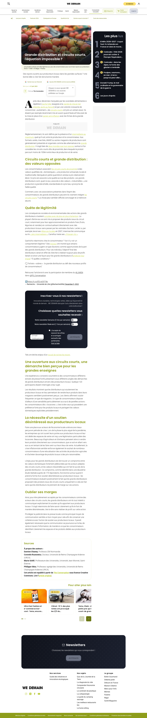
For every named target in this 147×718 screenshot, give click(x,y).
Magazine (110, 11)
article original (45, 576)
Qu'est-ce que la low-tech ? (81, 18)
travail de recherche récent (59, 355)
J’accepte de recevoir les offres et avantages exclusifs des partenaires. (58, 336)
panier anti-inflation (51, 116)
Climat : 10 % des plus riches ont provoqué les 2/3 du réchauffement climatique (60, 609)
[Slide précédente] (81, 618)
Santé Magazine (110, 701)
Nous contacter (68, 715)
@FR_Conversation (38, 275)
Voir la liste (55, 343)
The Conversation (61, 573)
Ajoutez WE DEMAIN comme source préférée (62, 82)
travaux (53, 244)
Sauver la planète (14, 11)
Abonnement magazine (54, 715)
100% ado (85, 11)
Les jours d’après (107, 96)
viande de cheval (70, 104)
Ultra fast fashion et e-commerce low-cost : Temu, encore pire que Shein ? (33, 609)
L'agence (133, 11)
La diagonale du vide (85, 682)
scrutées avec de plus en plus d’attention (61, 216)
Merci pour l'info (110, 689)
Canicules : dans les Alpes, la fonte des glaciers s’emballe (112, 65)
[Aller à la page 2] (23, 618)
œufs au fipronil (47, 107)
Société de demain (37, 11)
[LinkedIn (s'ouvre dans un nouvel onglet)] (30, 694)
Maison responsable (76, 11)
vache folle (46, 104)
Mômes (107, 692)
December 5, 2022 (72, 284)
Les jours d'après (21, 18)
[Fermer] (73, 87)
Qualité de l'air (65, 18)
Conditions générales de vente (36, 715)
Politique (60, 11)
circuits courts (57, 110)
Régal (106, 698)
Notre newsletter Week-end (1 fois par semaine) (52, 324)
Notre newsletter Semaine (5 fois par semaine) (52, 320)
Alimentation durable (25, 11)
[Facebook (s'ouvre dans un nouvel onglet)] (34, 694)
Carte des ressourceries (100, 18)
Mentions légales (20, 715)
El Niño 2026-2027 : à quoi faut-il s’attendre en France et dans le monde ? (111, 44)
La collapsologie (83, 694)
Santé (67, 11)
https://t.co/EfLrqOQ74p (37, 281)
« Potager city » (71, 234)
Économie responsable (49, 11)
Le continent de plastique (86, 691)
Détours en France (111, 683)
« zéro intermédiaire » (39, 234)
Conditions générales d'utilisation (99, 715)
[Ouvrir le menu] (8, 3)
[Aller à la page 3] (25, 618)
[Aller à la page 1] (22, 618)
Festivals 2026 (34, 18)
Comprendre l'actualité (95, 11)
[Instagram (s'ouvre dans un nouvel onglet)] (26, 694)
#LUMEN (79, 272)
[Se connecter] (139, 3)
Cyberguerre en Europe (49, 18)
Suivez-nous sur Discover (34, 82)
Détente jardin (109, 680)
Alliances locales (48, 231)
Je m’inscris (73, 658)
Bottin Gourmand (110, 677)
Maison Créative (110, 686)
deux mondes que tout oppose (61, 146)
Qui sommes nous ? (81, 715)
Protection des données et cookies (122, 715)
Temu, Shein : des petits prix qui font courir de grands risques (86, 609)
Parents (107, 695)
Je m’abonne (129, 4)
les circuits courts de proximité (64, 169)
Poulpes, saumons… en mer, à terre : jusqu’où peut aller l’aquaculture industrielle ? (112, 75)
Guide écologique (123, 11)
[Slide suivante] (88, 618)
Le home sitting (83, 708)
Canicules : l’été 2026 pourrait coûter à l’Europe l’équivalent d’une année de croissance (113, 54)
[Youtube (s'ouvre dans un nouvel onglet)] (39, 694)
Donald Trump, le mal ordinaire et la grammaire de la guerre (111, 85)
